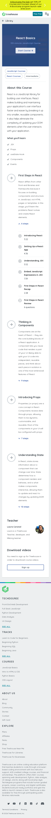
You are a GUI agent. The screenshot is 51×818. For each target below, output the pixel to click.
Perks (4, 740)
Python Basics (8, 676)
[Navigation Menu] (47, 14)
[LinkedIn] (25, 804)
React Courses (14, 76)
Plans (4, 732)
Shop (4, 744)
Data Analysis (8, 617)
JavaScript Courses (16, 71)
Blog (4, 703)
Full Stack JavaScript (11, 608)
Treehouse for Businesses (13, 757)
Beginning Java (9, 650)
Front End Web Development (15, 604)
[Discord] (42, 804)
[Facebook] (20, 804)
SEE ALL (6, 626)
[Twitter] (8, 804)
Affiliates (6, 736)
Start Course (24, 50)
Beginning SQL (9, 646)
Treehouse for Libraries (12, 752)
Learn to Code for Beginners (15, 638)
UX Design (6, 621)
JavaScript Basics (9, 667)
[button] (6, 5)
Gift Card (6, 720)
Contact (5, 716)
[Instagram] (31, 804)
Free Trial (38, 14)
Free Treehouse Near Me (13, 748)
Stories (5, 711)
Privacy (24, 809)
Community (7, 707)
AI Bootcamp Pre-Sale (20, 2)
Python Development (11, 613)
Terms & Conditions (10, 809)
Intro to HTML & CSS (11, 672)
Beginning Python (10, 642)
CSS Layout (7, 680)
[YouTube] (14, 804)
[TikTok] (37, 804)
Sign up (25, 567)
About (4, 699)
